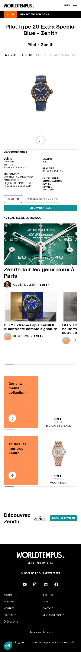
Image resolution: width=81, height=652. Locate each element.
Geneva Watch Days (34, 14)
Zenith (29, 55)
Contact (47, 608)
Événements (11, 622)
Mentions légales (53, 615)
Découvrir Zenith (63, 518)
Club (45, 602)
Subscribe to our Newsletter (40, 573)
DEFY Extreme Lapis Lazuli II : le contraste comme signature (30, 327)
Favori (10, 199)
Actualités (10, 595)
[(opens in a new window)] (25, 584)
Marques (9, 602)
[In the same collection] (12, 418)
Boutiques (10, 615)
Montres (16, 55)
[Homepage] (19, 6)
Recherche (49, 595)
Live (11, 14)
